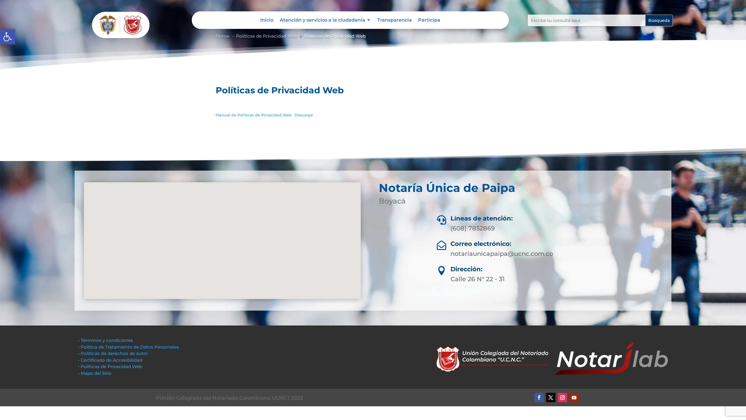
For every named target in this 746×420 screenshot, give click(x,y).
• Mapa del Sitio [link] (95, 373)
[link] (7, 36)
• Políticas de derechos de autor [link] (113, 353)
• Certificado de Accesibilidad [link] (110, 360)
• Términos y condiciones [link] (105, 340)
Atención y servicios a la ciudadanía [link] (322, 20)
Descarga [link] (304, 115)
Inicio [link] (266, 20)
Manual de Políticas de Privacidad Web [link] (254, 115)
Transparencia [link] (394, 20)
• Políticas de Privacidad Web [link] (110, 366)
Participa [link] (429, 20)
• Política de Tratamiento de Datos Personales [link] (128, 347)
